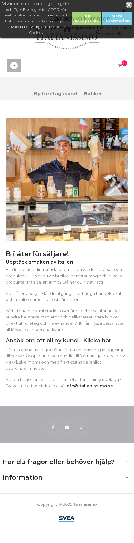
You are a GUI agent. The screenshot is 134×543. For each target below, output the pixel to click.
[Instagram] (81, 428)
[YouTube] (67, 428)
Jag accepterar (86, 18)
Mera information (117, 18)
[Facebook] (53, 428)
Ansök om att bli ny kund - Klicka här (58, 340)
